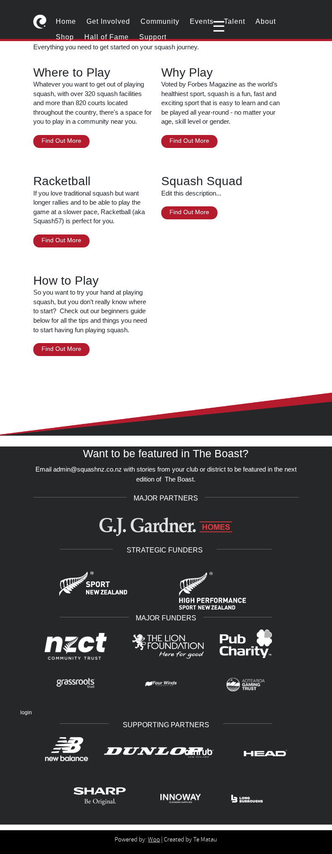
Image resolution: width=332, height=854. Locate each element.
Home (66, 21)
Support (152, 37)
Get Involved (108, 21)
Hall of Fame (106, 37)
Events (202, 21)
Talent (234, 21)
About (265, 21)
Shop (65, 37)
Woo (154, 839)
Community (159, 21)
